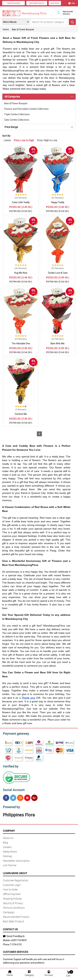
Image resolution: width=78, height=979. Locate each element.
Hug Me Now (20, 272)
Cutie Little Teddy (21, 202)
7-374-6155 (16, 944)
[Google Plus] (34, 798)
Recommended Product (16, 917)
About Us (8, 838)
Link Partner (10, 865)
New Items (55, 3)
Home (6, 29)
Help (73, 3)
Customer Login (12, 885)
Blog (5, 842)
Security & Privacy (13, 903)
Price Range (11, 127)
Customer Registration (15, 880)
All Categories (12, 96)
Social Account (14, 790)
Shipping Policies (12, 898)
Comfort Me (21, 414)
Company (9, 830)
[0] (68, 972)
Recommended (13, 3)
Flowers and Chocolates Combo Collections (26, 108)
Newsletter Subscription (16, 860)
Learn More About (15, 873)
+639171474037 (18, 940)
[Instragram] (20, 798)
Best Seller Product (36, 3)
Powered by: (12, 807)
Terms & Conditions (14, 907)
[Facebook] (6, 798)
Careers (7, 847)
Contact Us (10, 929)
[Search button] (72, 22)
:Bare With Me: (57, 343)
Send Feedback (15, 936)
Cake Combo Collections (16, 119)
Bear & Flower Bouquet (23, 29)
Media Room (10, 851)
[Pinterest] (27, 798)
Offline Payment (12, 894)
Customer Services (15, 951)
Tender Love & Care (57, 272)
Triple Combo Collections (17, 114)
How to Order (10, 889)
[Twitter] (13, 798)
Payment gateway (16, 733)
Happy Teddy (57, 202)
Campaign (9, 912)
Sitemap (7, 856)
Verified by (11, 766)
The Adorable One (21, 343)
